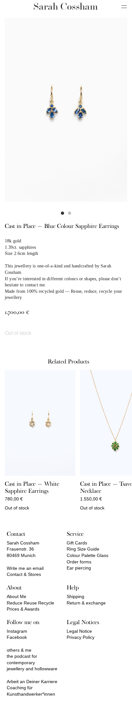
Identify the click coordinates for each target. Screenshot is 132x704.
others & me (19, 650)
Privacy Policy (81, 637)
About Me (16, 596)
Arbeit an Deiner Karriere (32, 681)
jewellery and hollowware (32, 668)
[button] (62, 213)
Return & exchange (86, 602)
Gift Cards (77, 542)
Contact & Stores (24, 574)
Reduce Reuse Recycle (30, 602)
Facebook (17, 637)
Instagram (17, 631)
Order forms (79, 561)
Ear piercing (79, 567)
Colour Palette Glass (87, 555)
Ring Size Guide (83, 549)
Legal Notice (79, 631)
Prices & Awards (23, 609)
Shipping (75, 596)
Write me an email (25, 568)
